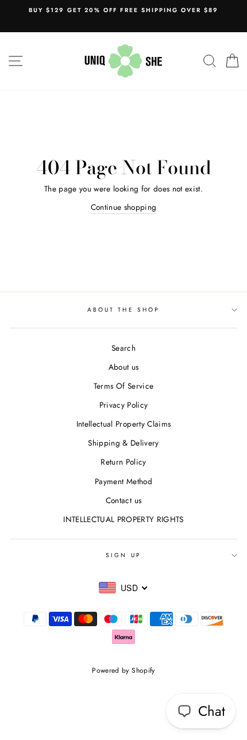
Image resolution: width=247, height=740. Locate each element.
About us (124, 367)
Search (123, 348)
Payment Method (123, 481)
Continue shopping (124, 207)
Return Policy (123, 461)
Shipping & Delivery (123, 442)
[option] (123, 10)
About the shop (123, 309)
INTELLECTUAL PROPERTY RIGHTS (123, 519)
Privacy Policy (123, 405)
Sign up (123, 555)
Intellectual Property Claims (123, 424)
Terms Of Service (123, 386)
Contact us (123, 500)
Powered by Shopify (123, 670)
